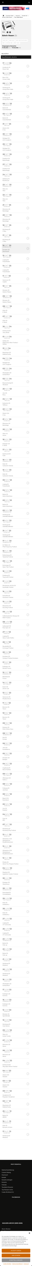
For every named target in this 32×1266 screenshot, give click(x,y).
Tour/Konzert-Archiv (7, 1189)
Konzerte (4, 1182)
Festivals (4, 1184)
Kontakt (4, 1177)
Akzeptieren (16, 1250)
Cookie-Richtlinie (7, 1263)
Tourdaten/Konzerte (7, 1187)
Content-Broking (6, 1172)
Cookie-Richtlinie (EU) (8, 1192)
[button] (29, 1233)
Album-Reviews (6, 1229)
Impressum (26, 1263)
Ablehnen (16, 1255)
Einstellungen (16, 1260)
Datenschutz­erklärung (17, 1263)
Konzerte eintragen (7, 1180)
